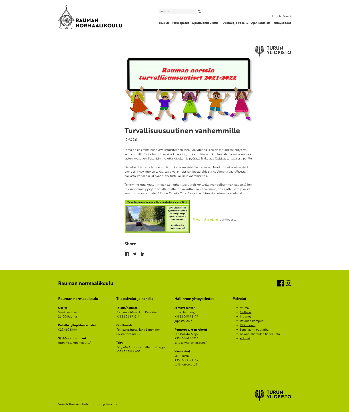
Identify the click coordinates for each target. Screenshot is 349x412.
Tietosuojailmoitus (104, 404)
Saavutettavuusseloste (73, 404)
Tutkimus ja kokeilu (234, 23)
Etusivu (164, 23)
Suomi (287, 16)
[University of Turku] (273, 399)
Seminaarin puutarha (254, 329)
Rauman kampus (251, 321)
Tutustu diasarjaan (205, 219)
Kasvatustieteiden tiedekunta (260, 334)
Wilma (244, 308)
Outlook (245, 312)
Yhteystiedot (282, 23)
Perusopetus (180, 23)
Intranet (245, 316)
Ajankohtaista (260, 23)
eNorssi (245, 338)
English (276, 16)
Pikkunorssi (247, 325)
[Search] (199, 11)
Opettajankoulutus (205, 23)
